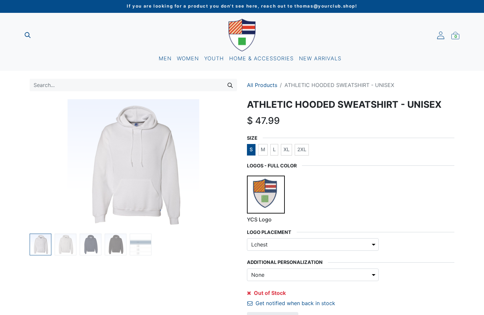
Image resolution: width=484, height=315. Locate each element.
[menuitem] (165, 58)
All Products (262, 85)
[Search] (230, 85)
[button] (45, 165)
